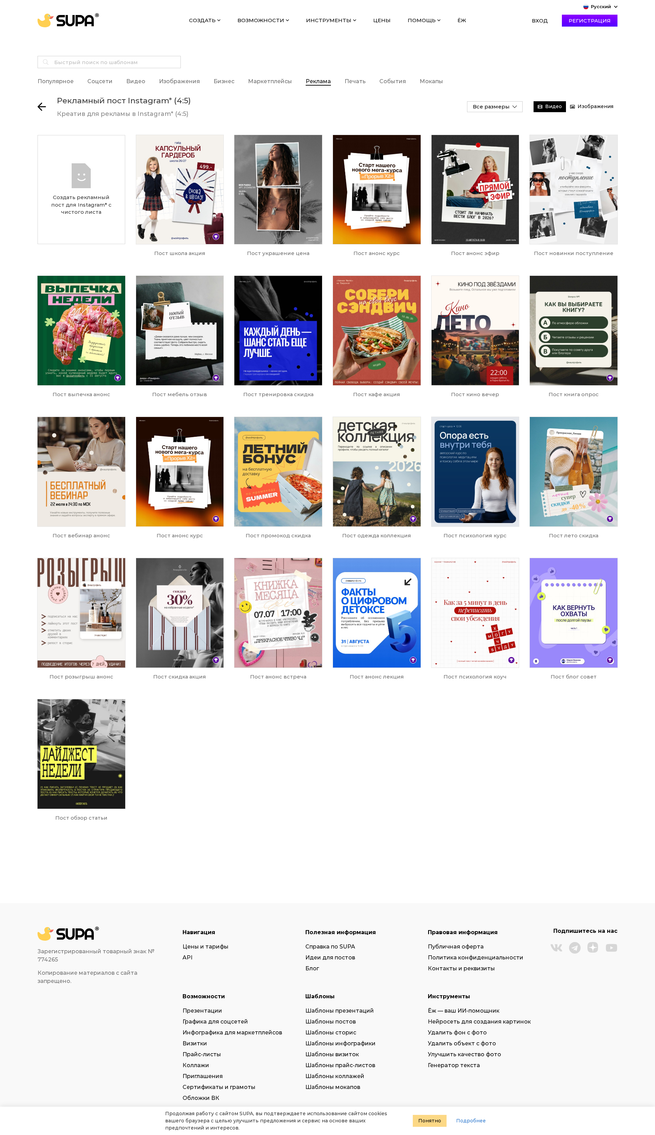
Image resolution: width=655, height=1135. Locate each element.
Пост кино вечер (475, 394)
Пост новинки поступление (573, 253)
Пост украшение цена (278, 253)
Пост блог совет (574, 676)
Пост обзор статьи (81, 818)
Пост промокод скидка (278, 535)
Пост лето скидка (573, 535)
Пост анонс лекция (377, 676)
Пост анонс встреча (278, 676)
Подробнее (471, 1121)
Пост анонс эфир (475, 253)
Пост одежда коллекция (376, 535)
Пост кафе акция (376, 394)
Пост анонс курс (376, 253)
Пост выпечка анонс (81, 394)
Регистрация (590, 20)
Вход (540, 20)
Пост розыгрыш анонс (81, 676)
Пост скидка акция (179, 676)
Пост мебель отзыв (179, 394)
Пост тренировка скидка (278, 394)
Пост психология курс (475, 535)
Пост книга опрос (574, 394)
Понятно (429, 1121)
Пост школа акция (179, 253)
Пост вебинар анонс (81, 535)
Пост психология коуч (475, 676)
